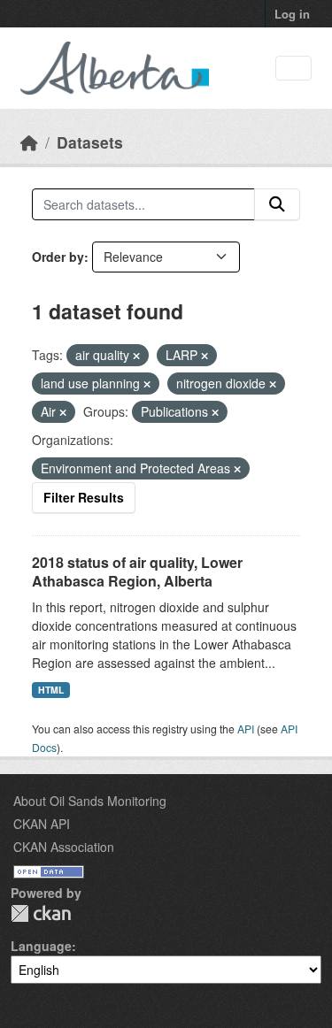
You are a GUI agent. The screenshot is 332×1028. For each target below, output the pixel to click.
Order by (58, 256)
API (245, 728)
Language (41, 946)
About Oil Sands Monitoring (89, 800)
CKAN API (41, 823)
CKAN (41, 913)
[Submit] (277, 204)
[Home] (29, 142)
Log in (292, 13)
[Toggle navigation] (293, 68)
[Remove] (136, 356)
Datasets (90, 142)
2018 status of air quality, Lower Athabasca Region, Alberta (137, 571)
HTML (51, 689)
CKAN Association (63, 846)
